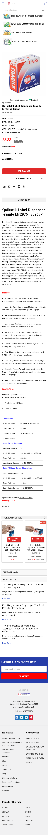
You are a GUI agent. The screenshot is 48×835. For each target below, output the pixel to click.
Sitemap (5, 790)
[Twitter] (14, 186)
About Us (5, 756)
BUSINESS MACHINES (34, 754)
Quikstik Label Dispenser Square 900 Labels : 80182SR (12, 547)
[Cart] (45, 3)
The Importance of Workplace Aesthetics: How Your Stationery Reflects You (20, 628)
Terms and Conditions (11, 782)
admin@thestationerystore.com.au (24, 701)
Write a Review (8, 113)
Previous (41, 517)
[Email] (4, 186)
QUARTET (29, 820)
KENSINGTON (7, 820)
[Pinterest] (24, 186)
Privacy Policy (7, 786)
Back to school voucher (11, 738)
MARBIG (5, 807)
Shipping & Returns (9, 778)
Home (4, 765)
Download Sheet (26, 497)
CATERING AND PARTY (35, 758)
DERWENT (6, 812)
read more (6, 599)
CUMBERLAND (8, 824)
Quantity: (7, 159)
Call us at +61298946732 (24, 711)
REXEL (27, 816)
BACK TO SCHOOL (33, 738)
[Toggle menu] (3, 3)
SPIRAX (28, 812)
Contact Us (6, 769)
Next (44, 517)
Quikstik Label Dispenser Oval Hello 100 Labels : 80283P (36, 547)
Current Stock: (12, 153)
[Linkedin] (19, 186)
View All (29, 762)
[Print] (9, 186)
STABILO (28, 807)
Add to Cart (15, 540)
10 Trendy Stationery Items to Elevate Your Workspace (22, 586)
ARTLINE (5, 816)
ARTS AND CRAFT (33, 742)
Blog (4, 761)
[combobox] (24, 10)
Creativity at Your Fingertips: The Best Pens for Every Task (23, 606)
